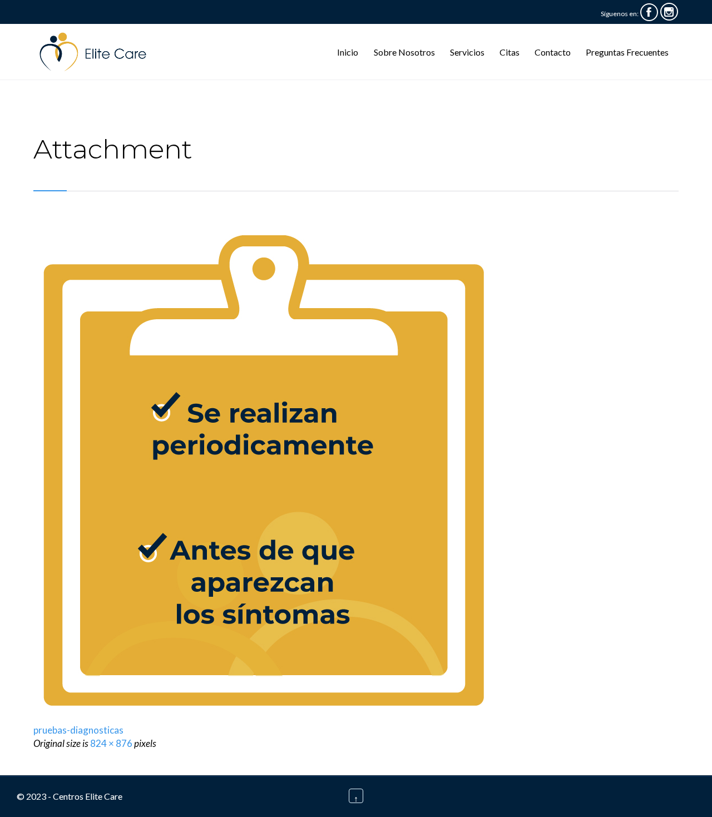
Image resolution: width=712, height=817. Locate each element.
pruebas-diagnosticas (78, 730)
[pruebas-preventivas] (356, 468)
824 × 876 (111, 743)
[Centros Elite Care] (96, 52)
